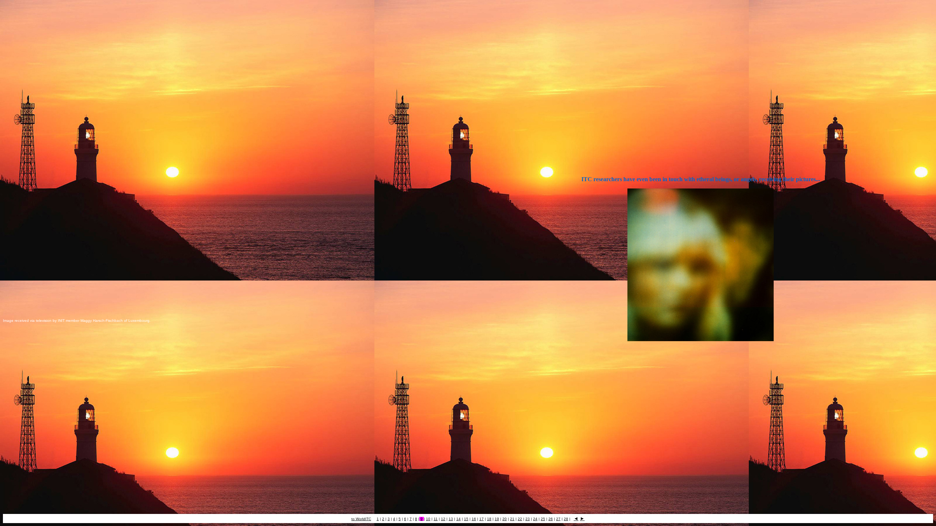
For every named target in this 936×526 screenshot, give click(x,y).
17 (481, 519)
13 (451, 519)
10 (428, 519)
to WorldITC (361, 519)
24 (535, 519)
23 (527, 519)
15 (466, 519)
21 (512, 519)
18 (489, 519)
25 (543, 519)
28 (566, 519)
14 (458, 519)
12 (443, 519)
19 (497, 519)
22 (520, 519)
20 (504, 519)
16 (474, 519)
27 (558, 519)
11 (436, 519)
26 (550, 519)
